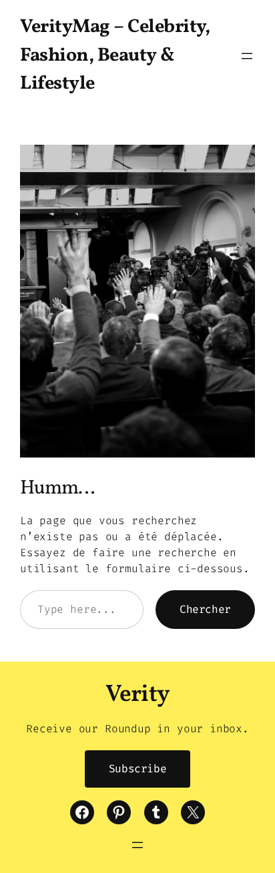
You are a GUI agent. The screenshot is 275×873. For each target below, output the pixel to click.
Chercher (205, 609)
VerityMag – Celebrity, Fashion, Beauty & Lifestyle (115, 55)
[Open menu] (247, 56)
